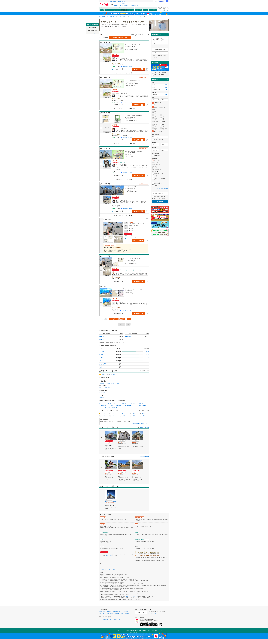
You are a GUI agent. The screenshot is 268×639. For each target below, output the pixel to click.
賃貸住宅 (102, 10)
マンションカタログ (103, 619)
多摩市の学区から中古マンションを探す (140, 423)
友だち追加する (142, 612)
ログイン (116, 5)
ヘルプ (150, 1)
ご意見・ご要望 (150, 630)
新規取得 (123, 4)
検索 (167, 1)
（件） (102, 336)
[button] (101, 433)
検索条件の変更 (156, 79)
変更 (166, 84)
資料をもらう (138, 69)
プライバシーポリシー (108, 630)
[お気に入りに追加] (146, 69)
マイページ (161, 57)
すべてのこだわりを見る (162, 188)
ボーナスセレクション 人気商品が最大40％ (129, 5)
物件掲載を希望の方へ (136, 630)
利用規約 (128, 630)
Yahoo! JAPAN (145, 1)
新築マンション (109, 10)
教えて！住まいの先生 (115, 619)
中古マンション (116, 10)
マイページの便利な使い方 (92, 32)
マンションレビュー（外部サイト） (131, 596)
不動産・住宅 (102, 611)
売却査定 (145, 10)
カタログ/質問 (152, 10)
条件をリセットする (164, 45)
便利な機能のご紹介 (152, 613)
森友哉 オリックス (162, 1)
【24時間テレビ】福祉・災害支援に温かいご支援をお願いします (113, 1)
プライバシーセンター (119, 630)
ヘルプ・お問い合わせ (159, 630)
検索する (161, 201)
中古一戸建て (131, 10)
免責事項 (144, 630)
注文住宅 (137, 10)
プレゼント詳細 (109, 555)
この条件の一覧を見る (144, 427)
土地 (141, 10)
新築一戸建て (124, 10)
